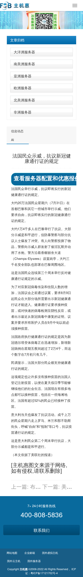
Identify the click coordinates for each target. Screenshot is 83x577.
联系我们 (42, 530)
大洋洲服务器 (24, 51)
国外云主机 (13, 561)
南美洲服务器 (24, 63)
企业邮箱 (29, 553)
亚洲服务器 (22, 75)
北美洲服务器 (24, 99)
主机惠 (21, 465)
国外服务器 (34, 561)
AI (12, 140)
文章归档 (17, 40)
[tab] (41, 40)
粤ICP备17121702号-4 (44, 573)
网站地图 (12, 553)
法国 (14, 188)
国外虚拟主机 (50, 553)
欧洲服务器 (22, 87)
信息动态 (17, 131)
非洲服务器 (22, 112)
